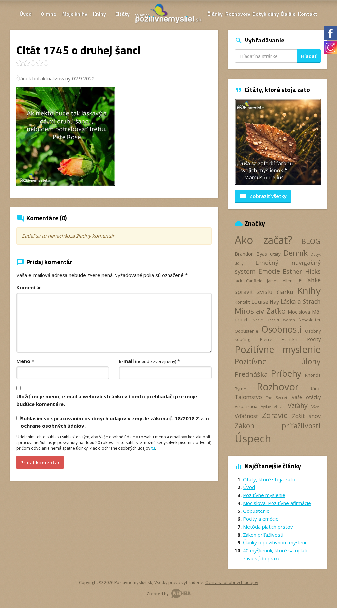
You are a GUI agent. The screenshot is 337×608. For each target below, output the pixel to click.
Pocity (314, 339)
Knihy (99, 14)
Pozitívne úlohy (278, 361)
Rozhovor (277, 386)
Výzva (316, 406)
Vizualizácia (246, 406)
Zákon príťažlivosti (278, 425)
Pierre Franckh (278, 339)
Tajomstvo (248, 397)
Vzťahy (298, 405)
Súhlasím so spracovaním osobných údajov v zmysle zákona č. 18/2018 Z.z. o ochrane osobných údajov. (115, 421)
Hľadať (309, 56)
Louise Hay (265, 301)
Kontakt (307, 14)
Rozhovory (237, 14)
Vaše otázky (306, 397)
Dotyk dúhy (265, 14)
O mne (48, 14)
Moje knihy (74, 14)
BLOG (311, 241)
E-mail (147, 361)
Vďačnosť (246, 416)
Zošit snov (306, 416)
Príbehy (286, 373)
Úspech (253, 438)
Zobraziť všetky (263, 196)
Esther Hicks (302, 271)
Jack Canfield (249, 281)
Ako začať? (264, 240)
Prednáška (251, 374)
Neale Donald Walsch (274, 320)
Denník (295, 253)
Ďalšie (288, 14)
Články (215, 14)
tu (153, 448)
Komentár (28, 287)
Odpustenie (246, 331)
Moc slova (299, 311)
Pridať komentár (40, 462)
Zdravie (275, 415)
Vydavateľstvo (272, 406)
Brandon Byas (251, 253)
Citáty (122, 14)
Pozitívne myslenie (278, 349)
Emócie (269, 271)
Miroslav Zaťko (260, 311)
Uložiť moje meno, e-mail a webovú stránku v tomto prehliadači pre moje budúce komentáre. (106, 400)
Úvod (26, 14)
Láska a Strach (301, 301)
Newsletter (310, 320)
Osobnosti (281, 329)
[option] (278, 142)
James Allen (280, 281)
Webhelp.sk (181, 593)
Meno (23, 361)
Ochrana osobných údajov (231, 582)
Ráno (315, 388)
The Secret (276, 397)
